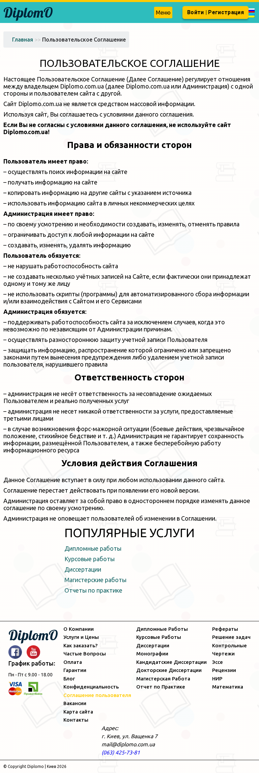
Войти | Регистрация (215, 12)
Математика (227, 687)
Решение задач (231, 637)
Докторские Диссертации (169, 670)
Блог (69, 678)
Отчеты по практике (93, 590)
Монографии (152, 653)
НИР (217, 678)
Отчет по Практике (160, 687)
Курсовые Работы (158, 637)
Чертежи (223, 653)
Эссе (217, 662)
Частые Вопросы (84, 653)
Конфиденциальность (91, 687)
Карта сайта (78, 712)
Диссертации (82, 569)
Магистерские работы (95, 579)
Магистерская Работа (163, 678)
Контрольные (229, 645)
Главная (22, 39)
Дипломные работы (92, 548)
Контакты (75, 720)
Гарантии (74, 670)
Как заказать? (80, 645)
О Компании (78, 629)
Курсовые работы (89, 558)
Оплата (72, 662)
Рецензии (224, 670)
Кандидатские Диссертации (171, 662)
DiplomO (28, 12)
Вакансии (74, 703)
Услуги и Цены (81, 637)
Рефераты (225, 629)
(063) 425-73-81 (121, 752)
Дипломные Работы (162, 629)
